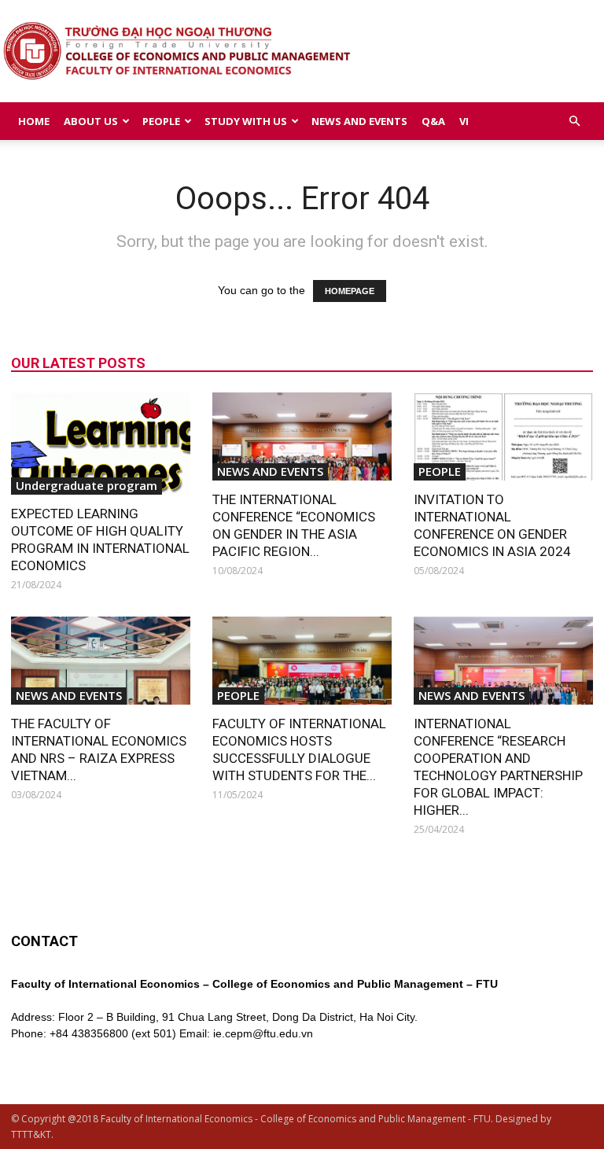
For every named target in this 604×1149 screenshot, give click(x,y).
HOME (34, 121)
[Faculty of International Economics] (302, 52)
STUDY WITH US (245, 121)
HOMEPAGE (349, 291)
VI (464, 121)
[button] (574, 121)
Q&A (433, 121)
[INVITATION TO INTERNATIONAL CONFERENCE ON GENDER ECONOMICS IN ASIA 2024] (503, 436)
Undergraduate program (86, 485)
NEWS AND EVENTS (359, 121)
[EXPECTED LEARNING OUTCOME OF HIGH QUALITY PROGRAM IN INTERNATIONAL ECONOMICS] (100, 443)
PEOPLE (161, 121)
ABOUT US (91, 121)
